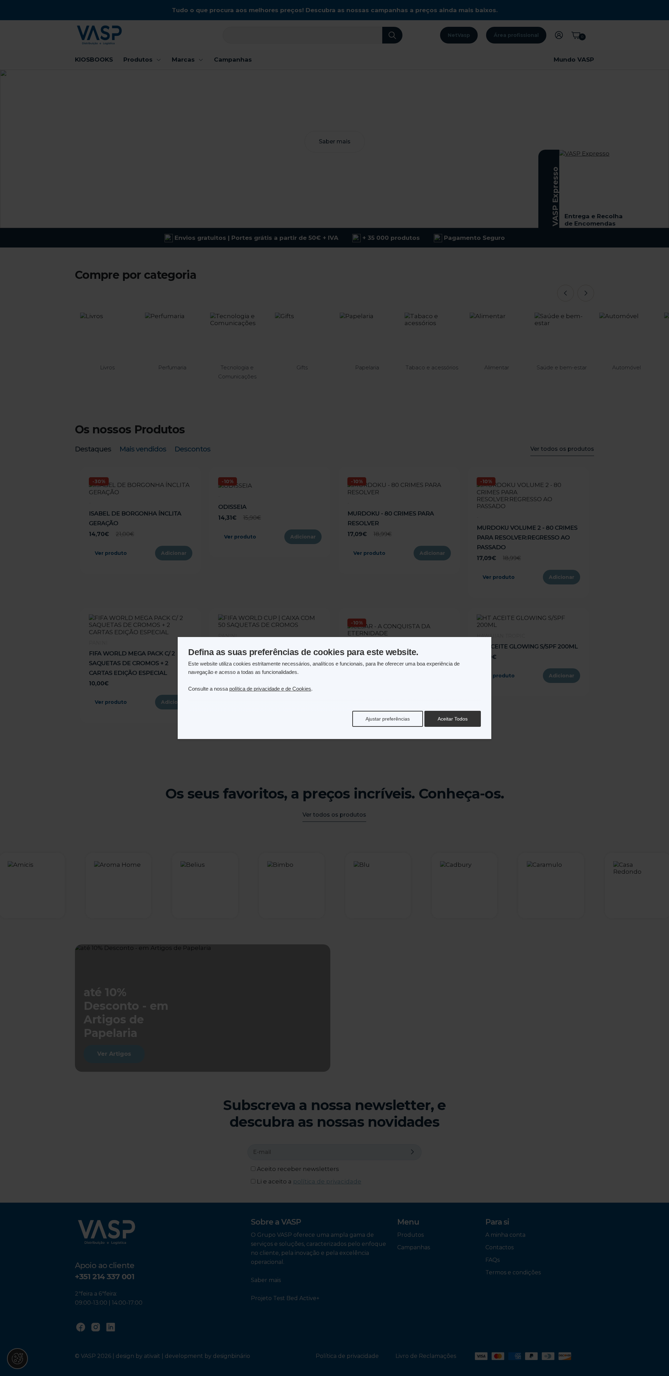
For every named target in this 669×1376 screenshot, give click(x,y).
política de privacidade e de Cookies (270, 689)
